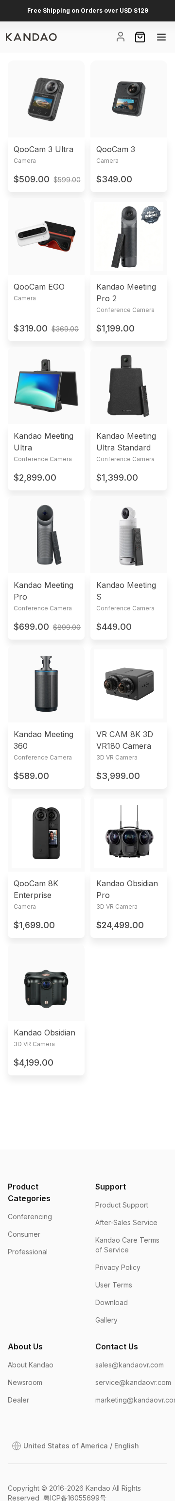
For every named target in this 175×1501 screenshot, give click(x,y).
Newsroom (25, 1382)
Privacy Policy (117, 1267)
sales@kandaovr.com (129, 1365)
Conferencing (30, 1216)
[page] (31, 37)
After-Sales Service (126, 1222)
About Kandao (30, 1365)
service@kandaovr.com (133, 1382)
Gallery (106, 1320)
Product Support (121, 1205)
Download (111, 1302)
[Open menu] (161, 37)
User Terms (113, 1285)
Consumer (24, 1234)
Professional (28, 1252)
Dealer (18, 1400)
